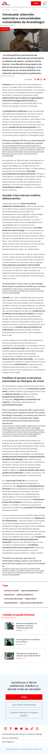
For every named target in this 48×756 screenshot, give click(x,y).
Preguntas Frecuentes (12, 749)
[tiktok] (31, 728)
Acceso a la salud (11, 590)
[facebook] (10, 728)
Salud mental (30, 598)
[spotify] (42, 728)
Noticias (15, 10)
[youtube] (16, 728)
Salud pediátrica (11, 602)
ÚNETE (36, 3)
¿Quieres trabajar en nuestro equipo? (24, 714)
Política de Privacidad (26, 749)
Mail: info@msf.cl (8, 742)
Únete (24, 697)
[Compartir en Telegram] (44, 79)
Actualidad (5, 10)
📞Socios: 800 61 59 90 (10, 738)
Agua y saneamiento (30, 590)
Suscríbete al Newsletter (24, 704)
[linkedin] (26, 728)
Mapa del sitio (38, 749)
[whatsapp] (37, 728)
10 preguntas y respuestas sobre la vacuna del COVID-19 (28, 654)
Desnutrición (9, 594)
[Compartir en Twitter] (38, 79)
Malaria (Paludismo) (25, 594)
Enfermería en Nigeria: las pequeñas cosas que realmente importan (26, 625)
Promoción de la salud (13, 598)
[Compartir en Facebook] (35, 79)
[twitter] (21, 728)
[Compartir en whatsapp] (41, 79)
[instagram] (5, 728)
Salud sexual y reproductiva (31, 602)
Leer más (19, 630)
